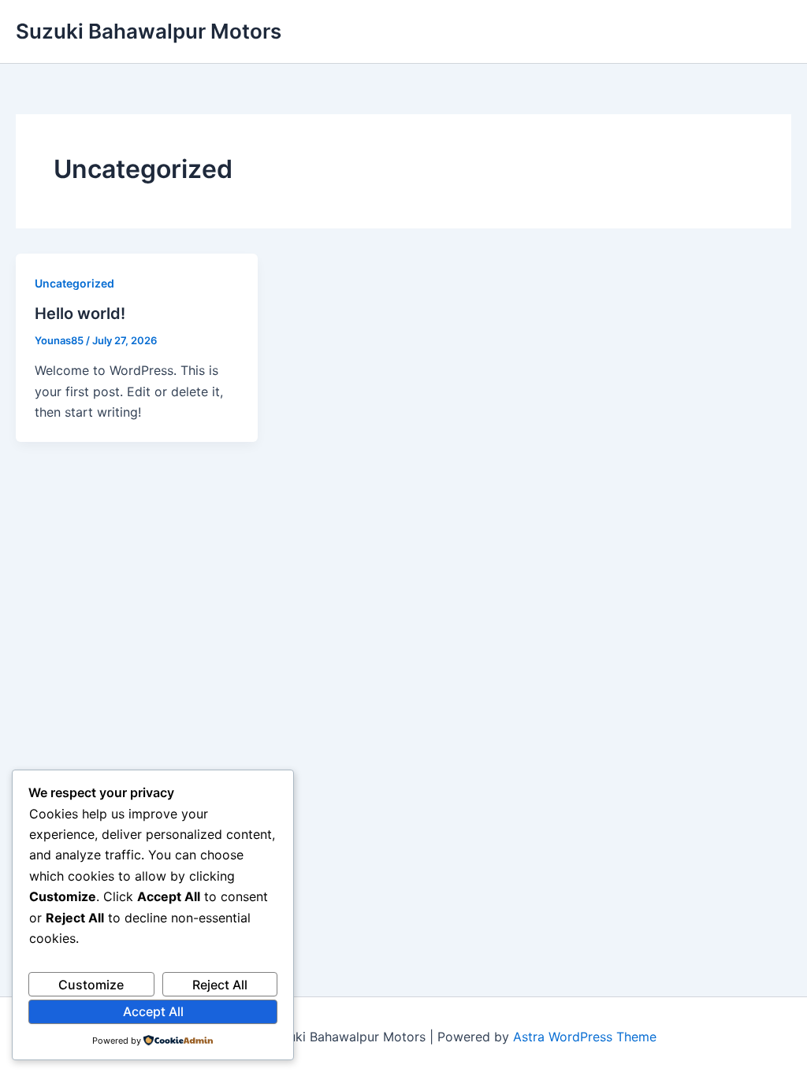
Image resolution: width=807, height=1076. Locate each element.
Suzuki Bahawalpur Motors (148, 31)
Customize (91, 985)
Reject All (219, 985)
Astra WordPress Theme (584, 1036)
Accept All (153, 1011)
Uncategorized (74, 283)
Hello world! (80, 313)
